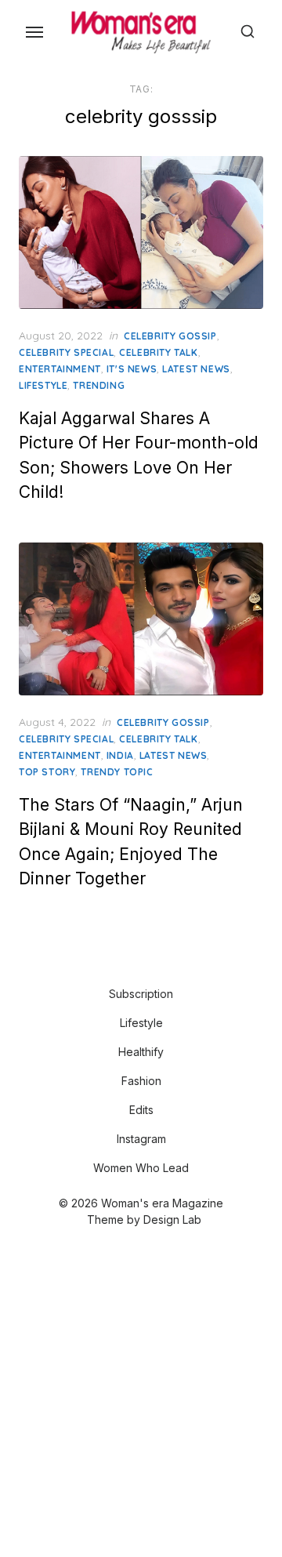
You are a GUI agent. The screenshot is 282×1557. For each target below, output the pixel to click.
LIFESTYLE (43, 385)
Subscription (141, 993)
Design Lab (172, 1219)
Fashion (141, 1080)
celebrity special (66, 352)
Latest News (196, 369)
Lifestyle (141, 1022)
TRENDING (99, 385)
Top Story (47, 772)
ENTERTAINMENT (60, 369)
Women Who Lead (141, 1167)
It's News (132, 369)
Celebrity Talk (158, 352)
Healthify (141, 1051)
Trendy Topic (117, 772)
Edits (141, 1109)
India (120, 755)
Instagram (141, 1138)
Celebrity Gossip (170, 336)
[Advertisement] (141, 1394)
